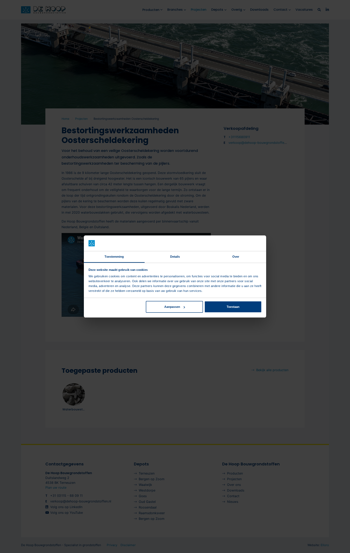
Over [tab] (235, 256)
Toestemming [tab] (114, 256)
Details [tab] (175, 256)
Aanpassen (172, 306)
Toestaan (233, 306)
